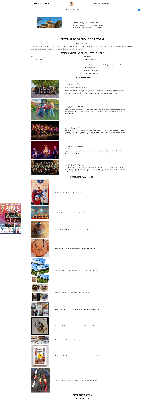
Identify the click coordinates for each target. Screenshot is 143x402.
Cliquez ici (96, 70)
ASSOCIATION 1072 (42, 3)
